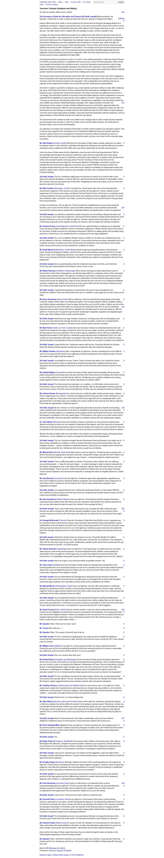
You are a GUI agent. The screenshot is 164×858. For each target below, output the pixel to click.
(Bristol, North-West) (62, 452)
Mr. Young (44, 628)
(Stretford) (56, 565)
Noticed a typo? (46, 855)
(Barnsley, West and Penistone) (65, 701)
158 (122, 783)
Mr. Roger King (46, 741)
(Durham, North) (60, 143)
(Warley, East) (61, 823)
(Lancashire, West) (62, 799)
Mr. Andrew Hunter (47, 393)
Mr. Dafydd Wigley (47, 372)
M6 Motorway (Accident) (55, 848)
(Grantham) (59, 762)
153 (122, 307)
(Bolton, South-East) (62, 610)
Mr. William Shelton (48, 351)
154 (122, 408)
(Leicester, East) (62, 783)
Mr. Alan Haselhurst (48, 499)
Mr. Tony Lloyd (46, 565)
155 (122, 509)
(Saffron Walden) (63, 499)
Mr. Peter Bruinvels (48, 783)
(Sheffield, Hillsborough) (65, 271)
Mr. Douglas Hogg (47, 762)
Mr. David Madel (46, 250)
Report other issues (61, 855)
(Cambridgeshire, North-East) (67, 226)
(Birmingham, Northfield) (62, 741)
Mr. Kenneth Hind (47, 799)
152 (122, 208)
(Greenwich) (58, 478)
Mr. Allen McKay (46, 701)
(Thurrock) (63, 520)
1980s (60, 2)
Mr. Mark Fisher (46, 328)
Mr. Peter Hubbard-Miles (50, 725)
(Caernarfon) (60, 372)
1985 (67, 2)
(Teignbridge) (61, 549)
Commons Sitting (52, 4)
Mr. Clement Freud (47, 226)
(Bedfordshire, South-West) (64, 250)
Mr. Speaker (45, 624)
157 (122, 718)
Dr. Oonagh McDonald (49, 520)
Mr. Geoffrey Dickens (48, 685)
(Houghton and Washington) (66, 659)
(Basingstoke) (61, 393)
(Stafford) (57, 646)
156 (122, 610)
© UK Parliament (76, 855)
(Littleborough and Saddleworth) (70, 685)
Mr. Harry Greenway (48, 299)
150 (122, 12)
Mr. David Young (46, 610)
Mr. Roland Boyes (47, 659)
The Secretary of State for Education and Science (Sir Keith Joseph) (68, 16)
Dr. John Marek (46, 422)
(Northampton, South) (63, 586)
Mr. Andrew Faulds (47, 823)
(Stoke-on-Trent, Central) (62, 328)
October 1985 (76, 2)
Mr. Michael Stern (47, 452)
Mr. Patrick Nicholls (48, 549)
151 (122, 103)
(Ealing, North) (62, 299)
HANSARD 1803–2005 (48, 2)
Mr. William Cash (46, 646)
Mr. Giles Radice (46, 143)
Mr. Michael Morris (47, 586)
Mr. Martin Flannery (48, 271)
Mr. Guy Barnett (46, 478)
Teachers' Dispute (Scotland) (60, 851)
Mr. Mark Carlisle (46, 188)
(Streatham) (60, 351)
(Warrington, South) (61, 188)
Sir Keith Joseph (47, 177)
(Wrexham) (57, 422)
